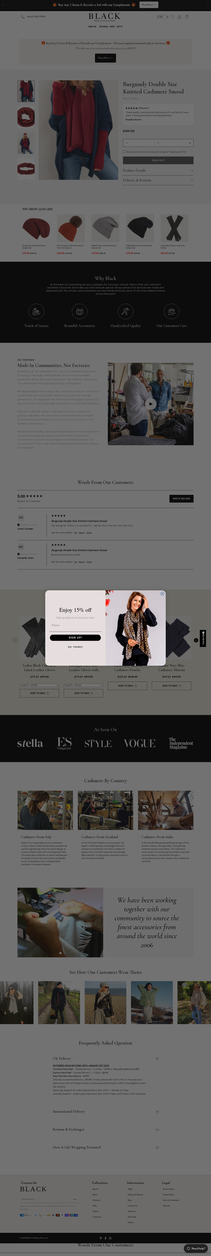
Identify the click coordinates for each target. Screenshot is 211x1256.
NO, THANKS (75, 647)
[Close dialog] (162, 594)
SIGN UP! (75, 637)
